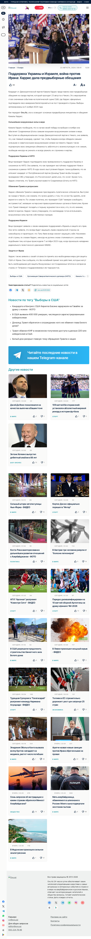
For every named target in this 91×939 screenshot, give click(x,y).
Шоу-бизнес (15, 463)
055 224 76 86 (15, 930)
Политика (15, 562)
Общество (15, 812)
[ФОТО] (28, 531)
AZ (3, 7)
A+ (82, 85)
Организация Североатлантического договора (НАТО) (49, 276)
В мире (13, 416)
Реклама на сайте (59, 917)
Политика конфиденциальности (66, 925)
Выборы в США (16, 276)
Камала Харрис (82, 276)
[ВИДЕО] (28, 485)
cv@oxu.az (13, 920)
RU (3, 13)
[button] (55, 7)
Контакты (55, 921)
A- (75, 85)
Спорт (55, 416)
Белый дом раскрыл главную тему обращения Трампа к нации (44, 339)
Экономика (57, 710)
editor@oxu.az (14, 926)
